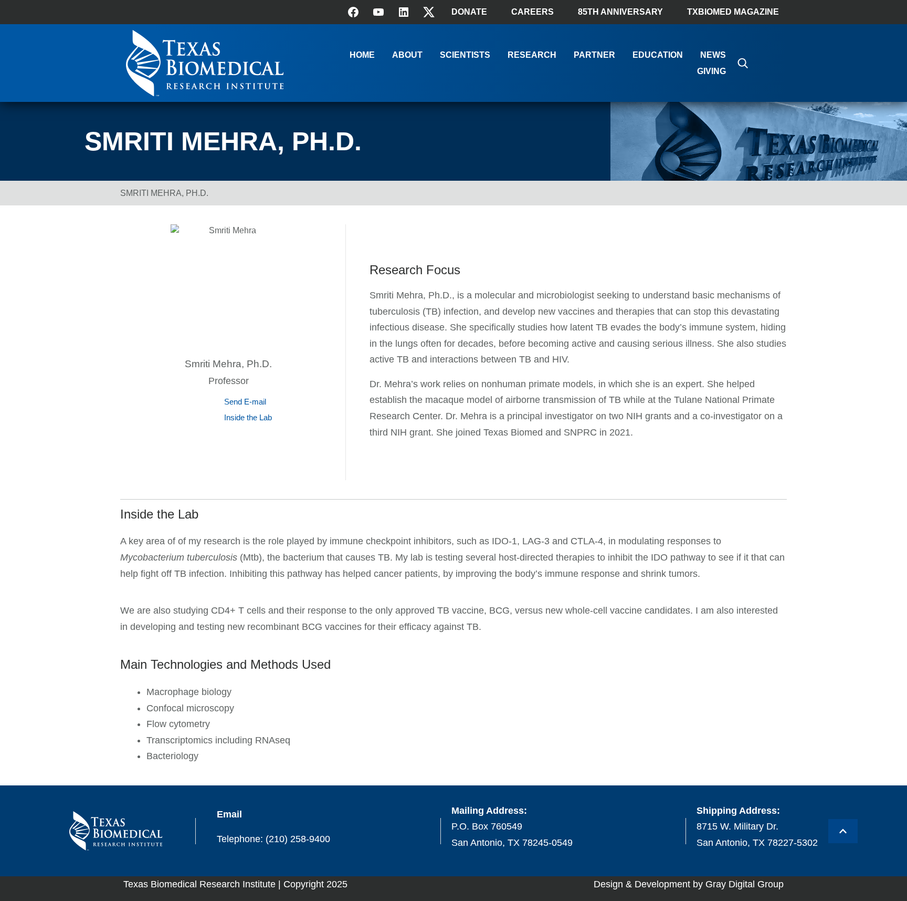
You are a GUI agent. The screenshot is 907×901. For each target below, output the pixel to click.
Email (229, 814)
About (407, 54)
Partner (594, 54)
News (713, 54)
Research (532, 54)
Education (657, 54)
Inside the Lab (248, 417)
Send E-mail (245, 401)
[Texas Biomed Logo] (115, 831)
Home (362, 54)
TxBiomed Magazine (733, 11)
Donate (469, 11)
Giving (711, 71)
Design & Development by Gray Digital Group (689, 884)
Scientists (465, 54)
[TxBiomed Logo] (204, 93)
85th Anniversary (620, 11)
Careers (532, 11)
